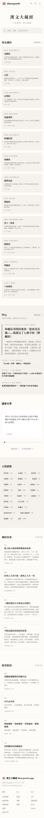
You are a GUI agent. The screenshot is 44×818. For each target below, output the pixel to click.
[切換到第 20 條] (41, 442)
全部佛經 (5, 797)
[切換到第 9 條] (19, 442)
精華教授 (5, 804)
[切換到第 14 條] (29, 442)
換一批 (39, 537)
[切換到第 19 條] (39, 442)
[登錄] (40, 3)
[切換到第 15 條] (31, 442)
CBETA (10, 783)
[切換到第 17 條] (35, 442)
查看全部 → (15, 449)
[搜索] (31, 3)
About (33, 808)
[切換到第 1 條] (2, 442)
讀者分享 (5, 812)
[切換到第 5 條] (11, 442)
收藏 (18, 797)
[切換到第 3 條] (6, 442)
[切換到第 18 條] (37, 442)
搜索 (3, 808)
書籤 (18, 800)
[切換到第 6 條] (13, 442)
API (32, 797)
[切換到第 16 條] (33, 442)
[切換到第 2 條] (4, 442)
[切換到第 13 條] (27, 442)
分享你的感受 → (27, 449)
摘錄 (18, 804)
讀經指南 (34, 800)
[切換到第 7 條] (15, 442)
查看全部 (38, 42)
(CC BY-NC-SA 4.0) (16, 785)
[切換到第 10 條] (21, 442)
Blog (32, 804)
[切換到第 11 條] (23, 442)
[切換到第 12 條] (25, 442)
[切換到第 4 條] (8, 442)
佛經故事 (5, 800)
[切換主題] (35, 3)
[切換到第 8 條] (17, 442)
